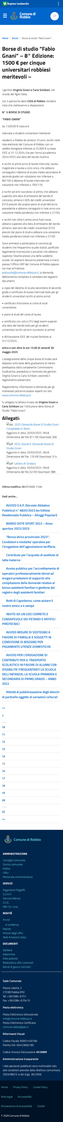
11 (3, 734)
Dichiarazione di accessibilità (16, 1106)
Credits (41, 1106)
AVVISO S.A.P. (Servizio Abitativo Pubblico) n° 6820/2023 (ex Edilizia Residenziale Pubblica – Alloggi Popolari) (29, 510)
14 (3, 756)
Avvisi (15, 38)
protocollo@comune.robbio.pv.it (20, 272)
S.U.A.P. (7, 894)
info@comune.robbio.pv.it (17, 1018)
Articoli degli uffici (13, 933)
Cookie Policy (40, 1087)
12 (3, 741)
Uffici (6, 873)
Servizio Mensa (11, 898)
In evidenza (12, 925)
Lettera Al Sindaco (25, 463)
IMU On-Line (10, 907)
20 (3, 800)
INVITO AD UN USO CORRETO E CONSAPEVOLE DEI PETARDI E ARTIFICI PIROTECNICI (28, 619)
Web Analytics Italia (14, 937)
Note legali (7, 1097)
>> (3, 819)
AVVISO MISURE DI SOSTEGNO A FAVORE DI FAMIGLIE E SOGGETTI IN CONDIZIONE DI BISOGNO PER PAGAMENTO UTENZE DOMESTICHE (26, 639)
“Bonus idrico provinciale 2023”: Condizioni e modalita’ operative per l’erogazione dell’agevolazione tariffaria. (29, 542)
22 (3, 811)
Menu (5, 16)
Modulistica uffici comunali (18, 962)
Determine (9, 954)
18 (3, 785)
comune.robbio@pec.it (16, 1027)
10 (3, 727)
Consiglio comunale (14, 860)
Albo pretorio (10, 958)
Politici (6, 868)
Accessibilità (24, 1097)
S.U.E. (6, 902)
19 (3, 793)
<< (3, 708)
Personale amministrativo (18, 877)
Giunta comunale (13, 864)
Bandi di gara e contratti (17, 967)
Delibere (7, 950)
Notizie (7, 929)
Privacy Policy (20, 1087)
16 (3, 771)
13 (3, 749)
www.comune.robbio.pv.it (16, 395)
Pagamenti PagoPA (14, 890)
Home (5, 38)
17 (3, 778)
